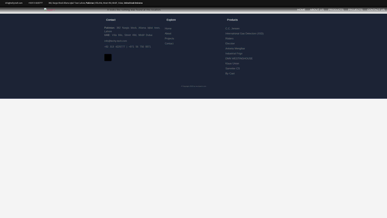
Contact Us (376, 9)
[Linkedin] (108, 57)
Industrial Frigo (233, 53)
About (168, 33)
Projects (355, 9)
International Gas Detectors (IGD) (244, 33)
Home (301, 9)
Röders (229, 38)
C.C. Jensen (232, 28)
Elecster (230, 43)
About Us (317, 9)
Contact (169, 43)
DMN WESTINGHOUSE (239, 58)
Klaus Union (232, 63)
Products (336, 9)
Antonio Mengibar (235, 48)
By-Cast (230, 73)
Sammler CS (232, 68)
